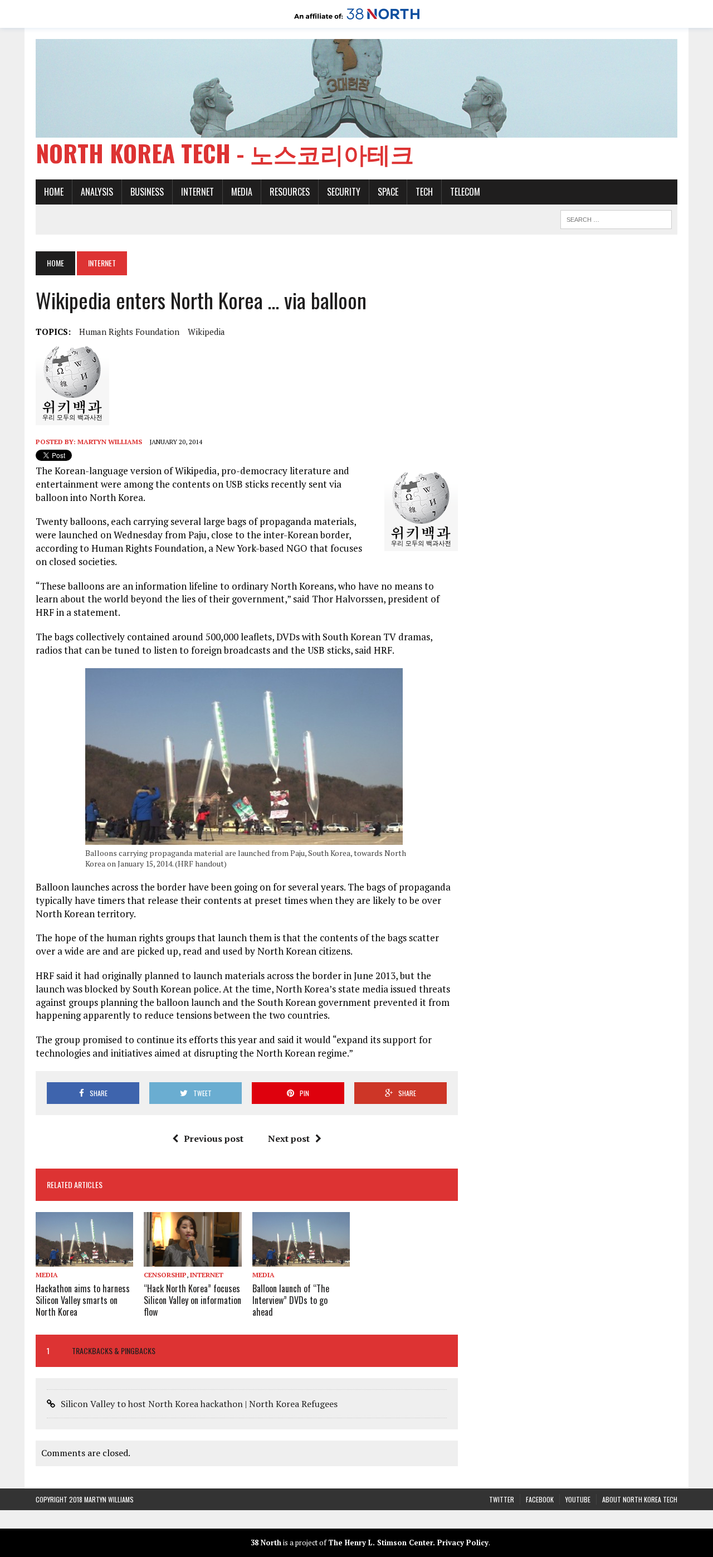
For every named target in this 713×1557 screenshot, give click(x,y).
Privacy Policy (463, 1542)
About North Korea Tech (639, 1499)
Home (54, 191)
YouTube (577, 1499)
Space (388, 191)
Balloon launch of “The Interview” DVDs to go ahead (290, 1300)
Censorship (165, 1275)
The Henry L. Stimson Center (380, 1542)
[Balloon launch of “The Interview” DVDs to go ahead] (301, 1259)
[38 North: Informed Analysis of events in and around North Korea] (356, 20)
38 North (266, 1542)
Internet (197, 191)
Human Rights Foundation (129, 331)
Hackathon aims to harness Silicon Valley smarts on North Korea (83, 1300)
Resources (290, 191)
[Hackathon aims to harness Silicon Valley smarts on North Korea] (84, 1259)
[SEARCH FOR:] (616, 218)
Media (241, 191)
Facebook (540, 1499)
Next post (289, 1138)
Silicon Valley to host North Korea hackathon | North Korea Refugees (199, 1404)
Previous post (213, 1138)
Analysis (97, 191)
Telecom (465, 191)
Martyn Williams (109, 441)
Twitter (501, 1499)
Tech (424, 191)
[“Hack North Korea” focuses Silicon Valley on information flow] (192, 1259)
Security (343, 191)
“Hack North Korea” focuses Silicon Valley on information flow (192, 1300)
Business (147, 191)
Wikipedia (206, 331)
